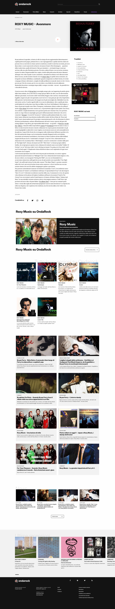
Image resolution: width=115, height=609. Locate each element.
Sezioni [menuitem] (17, 12)
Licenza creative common (84, 587)
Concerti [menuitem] (52, 12)
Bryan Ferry (33, 91)
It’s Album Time (44, 181)
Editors (20, 126)
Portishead (50, 126)
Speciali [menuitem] (68, 12)
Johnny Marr (46, 77)
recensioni (17, 17)
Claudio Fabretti (18, 588)
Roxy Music (22, 108)
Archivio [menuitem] (60, 12)
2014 (21, 17)
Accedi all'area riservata (84, 595)
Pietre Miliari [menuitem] (36, 12)
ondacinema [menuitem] (94, 12)
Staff (59, 587)
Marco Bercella (20, 41)
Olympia (24, 115)
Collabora (60, 591)
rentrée (42, 126)
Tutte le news (55, 516)
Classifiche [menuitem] (77, 12)
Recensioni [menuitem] (26, 12)
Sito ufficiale (77, 115)
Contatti (59, 589)
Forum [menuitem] (85, 12)
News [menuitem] (44, 12)
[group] (25, 553)
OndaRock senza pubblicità (85, 593)
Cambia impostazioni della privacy (86, 597)
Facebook (76, 118)
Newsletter (81, 591)
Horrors (61, 123)
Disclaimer (81, 589)
